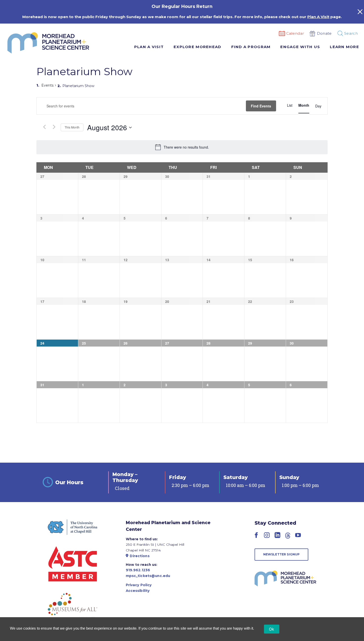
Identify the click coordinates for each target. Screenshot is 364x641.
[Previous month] (44, 127)
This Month (72, 127)
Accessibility (138, 591)
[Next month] (54, 127)
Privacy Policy (139, 585)
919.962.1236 (138, 570)
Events (47, 85)
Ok (271, 629)
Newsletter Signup (281, 554)
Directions (139, 556)
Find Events (261, 105)
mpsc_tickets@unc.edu (148, 576)
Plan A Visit (318, 16)
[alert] (186, 147)
